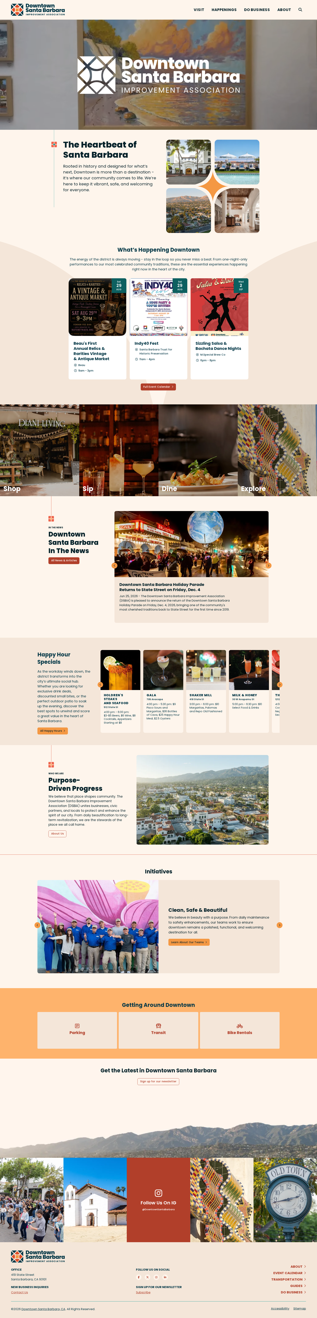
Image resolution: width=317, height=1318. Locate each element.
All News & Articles (64, 560)
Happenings (224, 9)
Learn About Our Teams (187, 942)
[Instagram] (156, 1277)
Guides (296, 1285)
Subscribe (143, 1292)
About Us (57, 833)
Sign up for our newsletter (158, 1081)
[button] (269, 566)
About (284, 9)
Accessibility (280, 1308)
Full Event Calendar (156, 387)
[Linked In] (165, 1277)
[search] (300, 10)
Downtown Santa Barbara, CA (43, 1309)
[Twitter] (147, 1277)
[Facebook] (138, 1277)
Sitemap (299, 1308)
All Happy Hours (51, 731)
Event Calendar (288, 1273)
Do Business (257, 9)
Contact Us (19, 1292)
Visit (199, 9)
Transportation (287, 1279)
